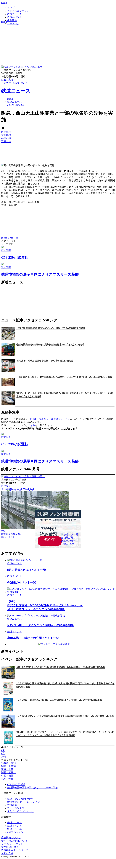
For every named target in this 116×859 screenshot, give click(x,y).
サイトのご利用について (14, 840)
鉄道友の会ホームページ (14, 850)
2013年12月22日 (15, 105)
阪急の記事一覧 (9, 238)
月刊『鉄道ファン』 (18, 11)
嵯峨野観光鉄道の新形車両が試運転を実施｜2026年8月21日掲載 (50, 344)
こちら (31, 425)
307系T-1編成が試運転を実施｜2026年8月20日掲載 (44, 361)
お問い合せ (7, 853)
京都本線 (6, 135)
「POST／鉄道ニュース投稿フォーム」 (49, 419)
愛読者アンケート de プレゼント (24, 802)
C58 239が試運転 (16, 784)
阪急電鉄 (6, 132)
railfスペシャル (15, 832)
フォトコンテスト (17, 808)
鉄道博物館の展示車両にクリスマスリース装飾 (32, 787)
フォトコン (13, 23)
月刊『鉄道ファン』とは (20, 811)
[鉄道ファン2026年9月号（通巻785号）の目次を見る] (23, 67)
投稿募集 (12, 20)
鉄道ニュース (14, 14)
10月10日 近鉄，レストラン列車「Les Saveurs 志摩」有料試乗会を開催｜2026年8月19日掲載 (65, 716)
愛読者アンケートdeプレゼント (18, 489)
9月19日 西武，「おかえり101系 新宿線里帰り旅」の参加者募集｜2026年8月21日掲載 (60, 667)
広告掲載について (11, 837)
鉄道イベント (14, 17)
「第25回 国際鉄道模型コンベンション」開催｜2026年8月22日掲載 (50, 328)
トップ (10, 7)
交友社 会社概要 (10, 847)
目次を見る (7, 486)
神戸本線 (6, 138)
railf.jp (4, 2)
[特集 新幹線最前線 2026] (35, 528)
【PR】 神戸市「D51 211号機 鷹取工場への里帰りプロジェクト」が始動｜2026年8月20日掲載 (64, 377)
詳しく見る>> (8, 537)
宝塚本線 (6, 141)
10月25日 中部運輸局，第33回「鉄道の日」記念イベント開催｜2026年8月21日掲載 (59, 700)
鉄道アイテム (14, 829)
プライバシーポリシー (13, 844)
